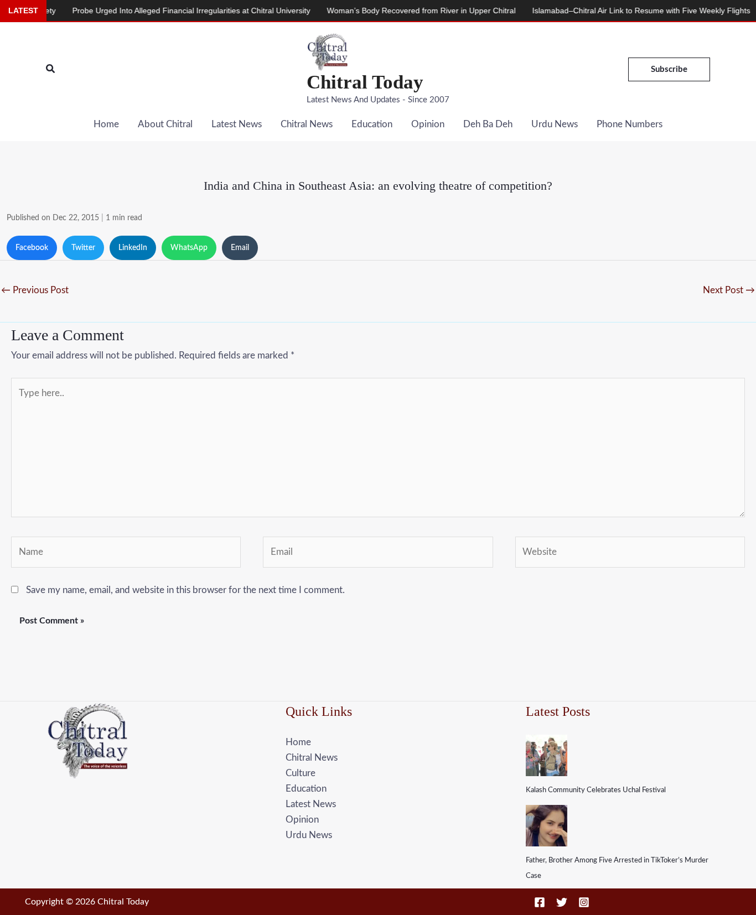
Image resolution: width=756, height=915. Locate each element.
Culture (300, 773)
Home (106, 124)
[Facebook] (539, 902)
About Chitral (165, 124)
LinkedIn (132, 248)
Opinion (427, 124)
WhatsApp (189, 248)
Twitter (83, 248)
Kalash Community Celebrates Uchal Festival (596, 790)
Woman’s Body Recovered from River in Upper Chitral (402, 10)
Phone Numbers (629, 124)
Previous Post (35, 290)
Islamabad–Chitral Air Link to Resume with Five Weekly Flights (622, 10)
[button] (51, 69)
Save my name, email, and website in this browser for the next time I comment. (185, 590)
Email (240, 248)
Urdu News (554, 124)
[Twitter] (561, 902)
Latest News (236, 124)
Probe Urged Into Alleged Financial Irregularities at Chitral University (172, 10)
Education (371, 124)
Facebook (31, 248)
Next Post (729, 290)
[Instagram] (583, 902)
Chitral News (307, 124)
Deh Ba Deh (487, 124)
